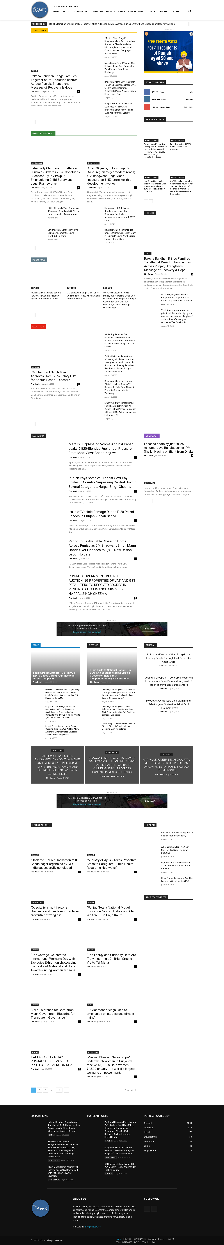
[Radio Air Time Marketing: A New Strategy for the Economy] (151, 836)
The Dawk (35, 91)
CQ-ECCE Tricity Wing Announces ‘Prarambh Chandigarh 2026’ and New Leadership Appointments (64, 211)
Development (37, 163)
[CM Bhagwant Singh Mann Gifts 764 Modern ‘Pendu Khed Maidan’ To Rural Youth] (83, 277)
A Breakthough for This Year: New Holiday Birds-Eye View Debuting (175, 850)
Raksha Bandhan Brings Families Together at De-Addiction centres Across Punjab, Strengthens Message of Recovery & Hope (112, 24)
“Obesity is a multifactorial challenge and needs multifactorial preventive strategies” (55, 911)
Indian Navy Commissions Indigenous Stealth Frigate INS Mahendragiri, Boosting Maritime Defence (118, 726)
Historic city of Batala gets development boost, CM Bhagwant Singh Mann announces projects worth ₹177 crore (120, 214)
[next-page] (37, 122)
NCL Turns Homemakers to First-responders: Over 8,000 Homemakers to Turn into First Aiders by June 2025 (155, 186)
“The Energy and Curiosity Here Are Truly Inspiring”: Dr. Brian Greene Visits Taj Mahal (111, 958)
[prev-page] (32, 122)
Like (191, 92)
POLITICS (35, 288)
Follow (189, 99)
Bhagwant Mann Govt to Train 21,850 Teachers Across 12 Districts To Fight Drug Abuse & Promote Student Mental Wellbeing (119, 387)
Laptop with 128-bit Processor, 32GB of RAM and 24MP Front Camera (175, 865)
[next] (191, 24)
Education (35, 367)
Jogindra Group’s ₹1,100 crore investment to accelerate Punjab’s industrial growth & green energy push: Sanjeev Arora (169, 681)
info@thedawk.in (93, 1226)
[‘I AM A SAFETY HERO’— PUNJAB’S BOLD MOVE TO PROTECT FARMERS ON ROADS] (56, 1041)
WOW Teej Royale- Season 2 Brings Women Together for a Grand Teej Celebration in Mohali (176, 297)
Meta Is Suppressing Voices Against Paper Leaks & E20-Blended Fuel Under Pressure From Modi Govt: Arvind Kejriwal (101, 448)
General (35, 855)
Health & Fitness (151, 140)
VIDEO (90, 1005)
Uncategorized (37, 902)
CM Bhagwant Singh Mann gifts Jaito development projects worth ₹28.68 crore (63, 233)
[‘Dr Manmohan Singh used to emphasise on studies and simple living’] (112, 993)
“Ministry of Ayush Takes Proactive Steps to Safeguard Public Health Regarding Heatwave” (111, 864)
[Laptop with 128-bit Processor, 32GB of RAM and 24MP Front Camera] (151, 866)
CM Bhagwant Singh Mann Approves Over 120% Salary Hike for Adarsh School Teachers (53, 376)
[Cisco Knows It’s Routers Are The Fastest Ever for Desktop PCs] (151, 882)
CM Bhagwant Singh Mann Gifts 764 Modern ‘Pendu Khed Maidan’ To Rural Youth (83, 295)
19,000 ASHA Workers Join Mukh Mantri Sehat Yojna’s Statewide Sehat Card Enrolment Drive (169, 704)
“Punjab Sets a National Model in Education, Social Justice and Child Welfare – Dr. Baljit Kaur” (112, 911)
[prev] (186, 24)
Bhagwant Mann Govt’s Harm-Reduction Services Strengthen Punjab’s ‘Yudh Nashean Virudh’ (120, 1150)
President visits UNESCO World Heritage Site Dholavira (181, 146)
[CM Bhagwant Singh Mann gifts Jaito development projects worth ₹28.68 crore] (38, 233)
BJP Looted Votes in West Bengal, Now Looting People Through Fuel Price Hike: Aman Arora (168, 658)
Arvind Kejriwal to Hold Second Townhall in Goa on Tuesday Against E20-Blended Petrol (46, 295)
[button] (189, 10)
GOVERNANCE (54, 1180)
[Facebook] (147, 1209)
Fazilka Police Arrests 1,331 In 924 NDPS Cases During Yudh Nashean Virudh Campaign (54, 675)
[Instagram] (154, 1209)
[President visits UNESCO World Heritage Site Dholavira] (181, 134)
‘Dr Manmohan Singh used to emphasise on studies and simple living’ (110, 1013)
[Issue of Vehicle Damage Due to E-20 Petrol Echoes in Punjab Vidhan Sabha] (48, 522)
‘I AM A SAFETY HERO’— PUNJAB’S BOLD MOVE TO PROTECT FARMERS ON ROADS (53, 1061)
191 (59, 1090)
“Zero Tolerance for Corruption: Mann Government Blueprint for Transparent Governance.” (53, 1013)
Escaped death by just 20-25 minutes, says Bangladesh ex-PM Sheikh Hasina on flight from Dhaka (168, 447)
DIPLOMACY (149, 483)
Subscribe (188, 107)
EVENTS (34, 71)
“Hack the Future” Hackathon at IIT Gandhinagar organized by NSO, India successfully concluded (55, 864)
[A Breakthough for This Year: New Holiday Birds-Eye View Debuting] (151, 851)
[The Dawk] (40, 10)
